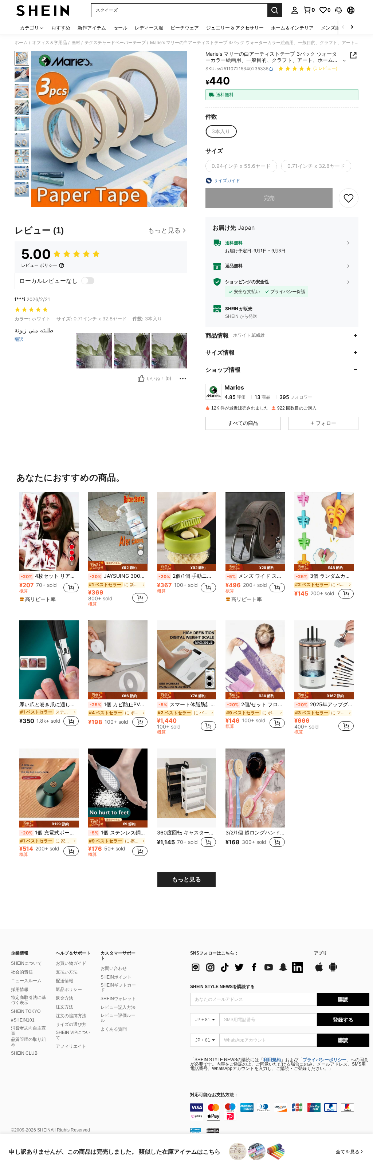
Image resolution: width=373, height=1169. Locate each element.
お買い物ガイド (71, 963)
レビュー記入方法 (118, 1007)
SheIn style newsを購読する (222, 986)
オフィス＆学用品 (49, 42)
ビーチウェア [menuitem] (184, 28)
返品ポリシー (69, 989)
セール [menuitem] (120, 28)
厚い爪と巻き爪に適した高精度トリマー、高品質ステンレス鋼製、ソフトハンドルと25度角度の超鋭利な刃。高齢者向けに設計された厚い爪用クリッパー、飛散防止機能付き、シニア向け (49, 704)
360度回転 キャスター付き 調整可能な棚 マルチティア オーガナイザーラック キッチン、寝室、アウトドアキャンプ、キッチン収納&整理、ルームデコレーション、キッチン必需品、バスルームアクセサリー (186, 833)
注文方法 (64, 1007)
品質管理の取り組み (28, 1042)
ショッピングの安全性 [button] (247, 281)
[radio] (220, 131)
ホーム (21, 42)
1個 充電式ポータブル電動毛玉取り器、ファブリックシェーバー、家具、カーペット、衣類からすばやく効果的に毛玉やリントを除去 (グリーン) (50, 833)
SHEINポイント (116, 977)
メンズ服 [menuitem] (330, 28)
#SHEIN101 (23, 1020)
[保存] (348, 198)
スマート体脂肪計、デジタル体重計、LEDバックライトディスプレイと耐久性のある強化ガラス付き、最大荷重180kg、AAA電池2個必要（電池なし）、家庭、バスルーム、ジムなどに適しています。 (187, 704)
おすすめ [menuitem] (60, 28)
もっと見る (186, 879)
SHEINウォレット (118, 998)
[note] (38, 599)
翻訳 (19, 339)
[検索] (274, 10)
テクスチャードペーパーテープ (115, 42)
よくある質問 (114, 1029)
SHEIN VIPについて (73, 1035)
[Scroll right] (351, 27)
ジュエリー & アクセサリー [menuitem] (235, 28)
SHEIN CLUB (24, 1053)
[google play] (333, 970)
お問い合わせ (114, 968)
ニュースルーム (26, 980)
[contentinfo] (279, 1112)
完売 (269, 197)
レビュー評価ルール (118, 1018)
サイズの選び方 (71, 1024)
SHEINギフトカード (118, 988)
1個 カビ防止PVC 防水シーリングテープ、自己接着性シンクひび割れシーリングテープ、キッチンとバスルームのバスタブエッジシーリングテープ (119, 704)
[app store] (319, 970)
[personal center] (294, 10)
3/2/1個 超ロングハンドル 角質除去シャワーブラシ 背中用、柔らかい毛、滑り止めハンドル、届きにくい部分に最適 (255, 833)
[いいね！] (141, 378)
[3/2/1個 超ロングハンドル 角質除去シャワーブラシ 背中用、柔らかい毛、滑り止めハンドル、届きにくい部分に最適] (255, 788)
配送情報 (64, 980)
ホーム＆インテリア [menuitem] (292, 28)
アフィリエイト (71, 1046)
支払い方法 (67, 972)
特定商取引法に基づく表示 (28, 1000)
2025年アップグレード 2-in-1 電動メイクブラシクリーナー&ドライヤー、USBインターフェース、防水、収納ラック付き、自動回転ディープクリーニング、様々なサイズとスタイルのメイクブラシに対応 (325, 704)
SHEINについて (26, 963)
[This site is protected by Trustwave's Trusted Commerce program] (195, 1130)
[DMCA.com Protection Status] (213, 1130)
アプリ (320, 953)
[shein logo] (42, 10)
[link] (309, 9)
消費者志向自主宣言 (28, 1031)
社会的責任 (22, 972)
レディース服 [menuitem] (149, 28)
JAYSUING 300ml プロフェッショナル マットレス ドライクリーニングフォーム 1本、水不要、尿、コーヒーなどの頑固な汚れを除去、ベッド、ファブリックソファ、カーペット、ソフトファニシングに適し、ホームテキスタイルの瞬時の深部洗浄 (119, 576)
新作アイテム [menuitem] (92, 28)
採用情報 (19, 989)
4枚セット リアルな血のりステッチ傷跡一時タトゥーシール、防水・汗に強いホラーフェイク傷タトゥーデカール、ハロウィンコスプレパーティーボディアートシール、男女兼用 (50, 576)
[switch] (87, 280)
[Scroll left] (343, 27)
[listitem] (49, 549)
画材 (75, 42)
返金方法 (64, 998)
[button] (338, 10)
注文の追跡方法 (71, 1015)
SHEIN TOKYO (25, 1011)
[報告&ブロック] (182, 378)
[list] (248, 967)
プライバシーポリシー (324, 1059)
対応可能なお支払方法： (214, 1095)
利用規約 (272, 1059)
